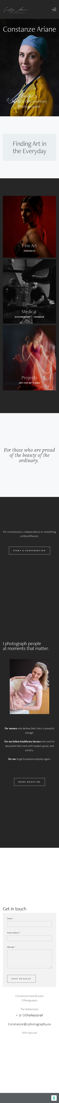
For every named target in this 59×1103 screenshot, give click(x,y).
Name (9, 918)
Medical (29, 311)
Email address (13, 932)
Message (10, 947)
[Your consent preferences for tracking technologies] (54, 1098)
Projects (29, 377)
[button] (54, 9)
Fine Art (29, 245)
